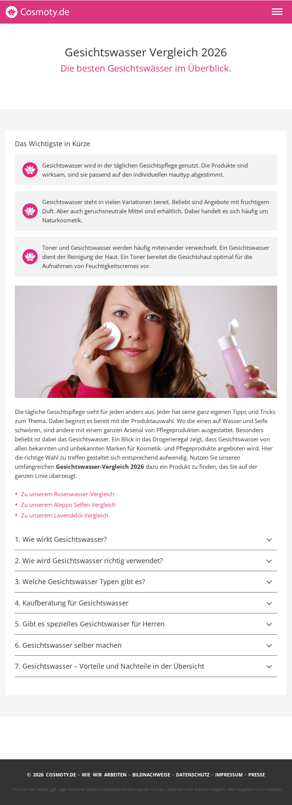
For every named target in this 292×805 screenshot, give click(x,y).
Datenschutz (192, 774)
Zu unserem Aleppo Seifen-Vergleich (68, 504)
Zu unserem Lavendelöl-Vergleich (64, 515)
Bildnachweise (151, 774)
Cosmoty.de (58, 12)
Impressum (229, 774)
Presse (256, 774)
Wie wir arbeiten (104, 774)
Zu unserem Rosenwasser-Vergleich (67, 494)
